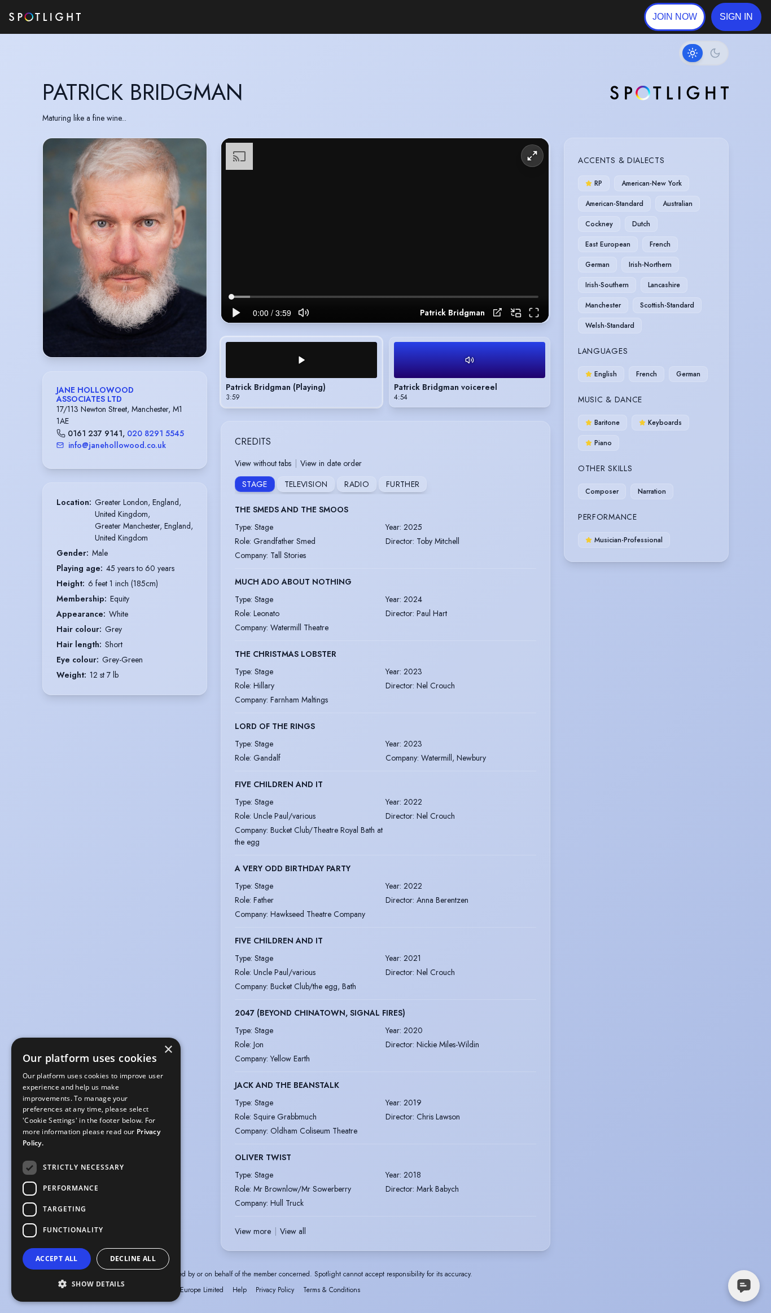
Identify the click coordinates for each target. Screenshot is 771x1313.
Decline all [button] (133, 1258)
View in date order (331, 463)
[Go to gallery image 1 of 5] (113, 328)
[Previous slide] (61, 259)
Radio (356, 484)
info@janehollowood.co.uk (117, 445)
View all (293, 1231)
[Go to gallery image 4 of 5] (133, 328)
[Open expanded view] (189, 155)
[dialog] (96, 1170)
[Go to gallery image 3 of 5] (127, 328)
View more (253, 1231)
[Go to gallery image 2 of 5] (122, 328)
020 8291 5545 (155, 433)
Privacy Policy (275, 1290)
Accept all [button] (57, 1258)
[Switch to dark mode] (704, 53)
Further (402, 484)
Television (306, 484)
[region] (385, 230)
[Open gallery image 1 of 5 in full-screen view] (125, 247)
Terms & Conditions (331, 1290)
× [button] (168, 1050)
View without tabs (263, 463)
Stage (255, 484)
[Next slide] (188, 259)
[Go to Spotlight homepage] (45, 17)
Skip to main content (124, 17)
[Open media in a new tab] (497, 312)
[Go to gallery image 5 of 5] (139, 328)
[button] (736, 17)
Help (240, 1290)
